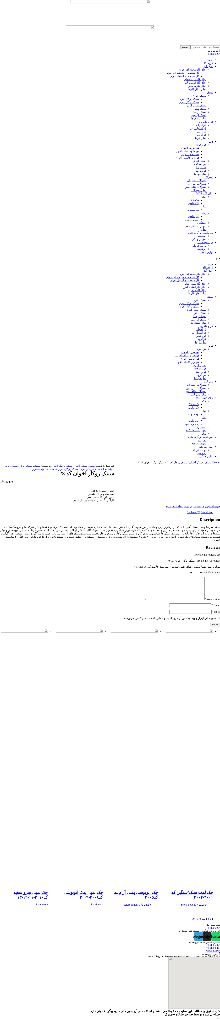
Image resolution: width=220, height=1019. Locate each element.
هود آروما (201, 170)
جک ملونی (193, 203)
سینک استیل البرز (196, 105)
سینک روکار (25, 465)
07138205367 (212, 53)
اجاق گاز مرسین (197, 85)
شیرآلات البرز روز (196, 183)
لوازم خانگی (206, 252)
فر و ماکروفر (205, 121)
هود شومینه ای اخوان (187, 151)
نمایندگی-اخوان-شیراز (44, 469)
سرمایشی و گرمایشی (200, 232)
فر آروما (201, 134)
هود (211, 141)
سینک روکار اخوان (189, 98)
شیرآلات (208, 177)
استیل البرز (200, 160)
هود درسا (201, 167)
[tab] (207, 512)
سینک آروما (199, 111)
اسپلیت (202, 235)
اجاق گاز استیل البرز (194, 82)
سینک (210, 92)
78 (200, 918)
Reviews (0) (193, 512)
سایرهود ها (200, 173)
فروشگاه (208, 63)
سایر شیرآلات (198, 190)
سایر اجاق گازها (197, 89)
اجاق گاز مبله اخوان (195, 79)
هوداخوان (201, 144)
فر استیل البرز (198, 128)
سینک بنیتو (200, 108)
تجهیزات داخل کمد (196, 226)
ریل (204, 213)
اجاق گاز (208, 66)
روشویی (201, 248)
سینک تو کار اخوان (189, 102)
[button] (110, 258)
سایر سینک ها (198, 118)
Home (216, 462)
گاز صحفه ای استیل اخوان (184, 76)
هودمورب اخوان (190, 147)
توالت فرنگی (199, 245)
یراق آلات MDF (204, 193)
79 (196, 918)
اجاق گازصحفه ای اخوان (192, 69)
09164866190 (212, 951)
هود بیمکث (200, 164)
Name (215, 605)
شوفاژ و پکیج (198, 239)
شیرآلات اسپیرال (196, 180)
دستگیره (201, 222)
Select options (188, 904)
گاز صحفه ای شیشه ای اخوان (182, 72)
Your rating (213, 572)
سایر (203, 229)
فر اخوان (201, 125)
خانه (210, 59)
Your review (212, 599)
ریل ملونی (193, 216)
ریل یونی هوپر (191, 219)
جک (204, 196)
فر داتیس (201, 131)
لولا (204, 206)
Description (207, 512)
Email (216, 611)
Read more (97, 904)
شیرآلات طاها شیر (195, 186)
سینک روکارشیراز (68, 469)
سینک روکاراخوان (90, 469)
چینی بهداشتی (205, 242)
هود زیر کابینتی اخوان (187, 157)
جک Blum (194, 200)
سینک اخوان (199, 95)
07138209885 (212, 948)
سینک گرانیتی (198, 115)
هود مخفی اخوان (190, 154)
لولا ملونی (193, 209)
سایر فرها (200, 138)
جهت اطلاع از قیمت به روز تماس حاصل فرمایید (193, 506)
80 (193, 918)
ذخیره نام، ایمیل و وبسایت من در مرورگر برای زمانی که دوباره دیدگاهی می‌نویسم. (169, 618)
